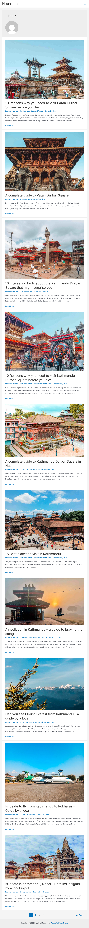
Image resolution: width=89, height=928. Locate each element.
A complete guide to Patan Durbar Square (37, 195)
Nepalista (10, 4)
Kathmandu (37, 291)
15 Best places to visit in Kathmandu (33, 554)
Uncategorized (25, 111)
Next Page (79, 915)
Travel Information (26, 637)
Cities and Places (37, 111)
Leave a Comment (11, 111)
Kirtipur (44, 637)
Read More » (9, 126)
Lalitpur (46, 111)
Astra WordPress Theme (59, 923)
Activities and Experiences (42, 384)
